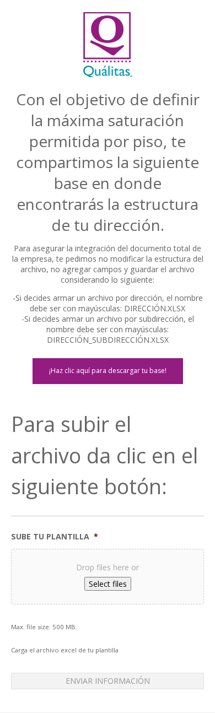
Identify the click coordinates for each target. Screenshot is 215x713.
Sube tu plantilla (54, 537)
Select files (108, 584)
